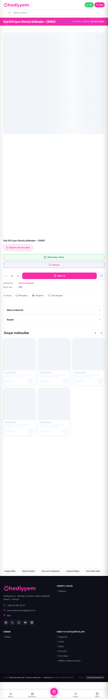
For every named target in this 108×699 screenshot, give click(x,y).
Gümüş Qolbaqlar (26, 283)
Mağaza (86, 21)
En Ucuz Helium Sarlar (22, 571)
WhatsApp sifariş (55, 257)
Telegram (39, 295)
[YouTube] (25, 622)
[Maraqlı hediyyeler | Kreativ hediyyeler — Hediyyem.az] (16, 4)
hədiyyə (15, 599)
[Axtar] (9, 12)
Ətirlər (61, 646)
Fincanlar (62, 651)
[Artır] (18, 276)
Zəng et (55, 265)
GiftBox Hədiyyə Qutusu (69, 660)
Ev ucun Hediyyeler (95, 571)
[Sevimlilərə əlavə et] (101, 276)
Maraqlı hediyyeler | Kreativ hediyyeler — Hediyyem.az (32, 677)
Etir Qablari (75, 571)
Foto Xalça (63, 656)
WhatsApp (22, 295)
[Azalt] (6, 276)
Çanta (61, 641)
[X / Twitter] (12, 622)
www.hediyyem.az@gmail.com (21, 610)
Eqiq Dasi (43, 571)
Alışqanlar (63, 637)
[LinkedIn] (31, 622)
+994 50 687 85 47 (16, 605)
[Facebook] (5, 622)
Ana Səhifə (77, 21)
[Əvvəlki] (95, 333)
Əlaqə (7, 637)
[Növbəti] (101, 333)
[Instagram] (18, 622)
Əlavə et (61, 276)
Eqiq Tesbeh (58, 571)
